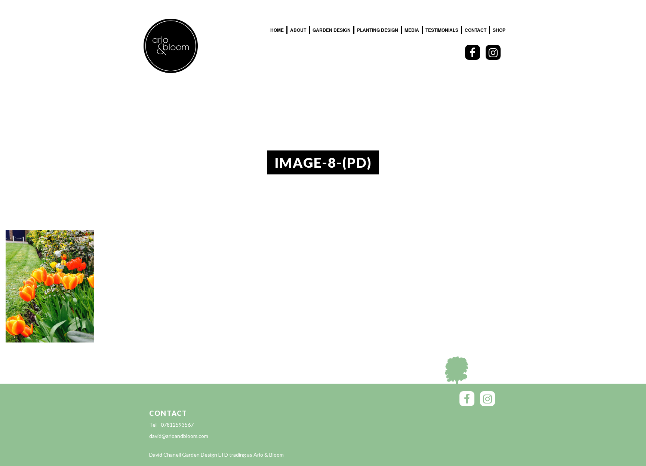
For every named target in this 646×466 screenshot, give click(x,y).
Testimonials (441, 30)
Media (411, 30)
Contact (475, 30)
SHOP (499, 30)
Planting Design (377, 30)
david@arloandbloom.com (178, 436)
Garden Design (332, 30)
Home (277, 30)
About (298, 30)
